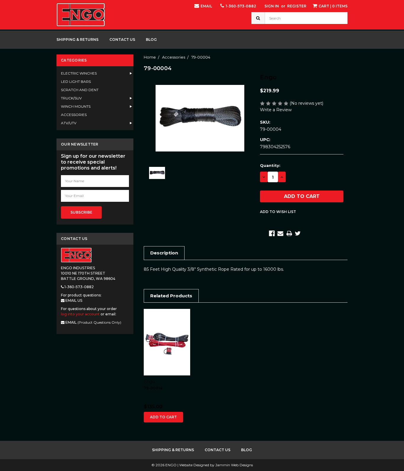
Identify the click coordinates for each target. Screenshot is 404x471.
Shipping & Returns (77, 39)
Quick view (167, 342)
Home (150, 57)
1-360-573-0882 (240, 6)
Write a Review (276, 109)
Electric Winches (79, 73)
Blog (151, 39)
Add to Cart (163, 417)
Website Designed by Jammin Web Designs (216, 465)
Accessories (74, 114)
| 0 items (333, 6)
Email (206, 6)
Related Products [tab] (171, 296)
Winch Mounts (76, 106)
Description (164, 253)
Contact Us (122, 39)
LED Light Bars (76, 81)
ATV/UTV (68, 123)
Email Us (73, 300)
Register (296, 6)
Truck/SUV (71, 98)
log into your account (80, 314)
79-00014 (153, 388)
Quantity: (270, 165)
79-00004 (200, 57)
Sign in (271, 6)
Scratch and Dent (79, 90)
